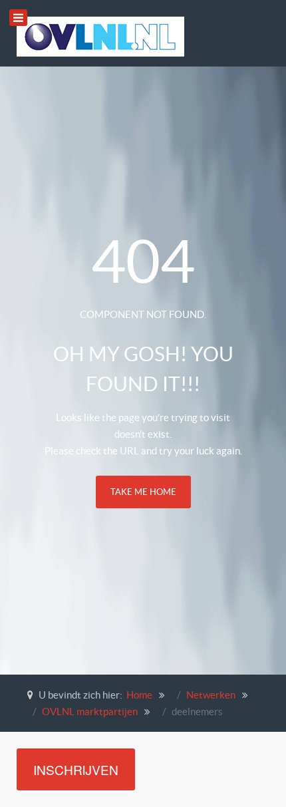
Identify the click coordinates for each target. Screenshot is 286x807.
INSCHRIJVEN (75, 769)
